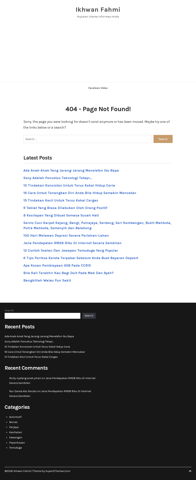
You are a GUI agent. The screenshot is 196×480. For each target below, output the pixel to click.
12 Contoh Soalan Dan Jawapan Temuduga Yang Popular (70, 250)
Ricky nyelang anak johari (25, 378)
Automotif (15, 417)
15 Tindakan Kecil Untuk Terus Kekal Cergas (60, 200)
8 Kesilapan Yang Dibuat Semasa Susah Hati (61, 215)
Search (9, 310)
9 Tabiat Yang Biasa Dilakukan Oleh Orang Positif (65, 208)
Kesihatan (15, 432)
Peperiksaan (17, 442)
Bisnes (13, 422)
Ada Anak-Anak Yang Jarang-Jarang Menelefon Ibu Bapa (71, 170)
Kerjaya (14, 427)
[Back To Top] (190, 471)
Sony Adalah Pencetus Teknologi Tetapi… (57, 178)
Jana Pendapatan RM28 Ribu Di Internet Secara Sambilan (72, 243)
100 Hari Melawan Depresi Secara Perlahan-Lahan (66, 235)
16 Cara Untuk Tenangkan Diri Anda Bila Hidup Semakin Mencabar (79, 193)
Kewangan (15, 437)
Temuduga (15, 447)
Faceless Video (98, 88)
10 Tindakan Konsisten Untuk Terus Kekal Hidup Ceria (69, 185)
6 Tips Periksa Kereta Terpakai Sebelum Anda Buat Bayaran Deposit (80, 258)
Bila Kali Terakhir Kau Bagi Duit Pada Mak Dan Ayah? (68, 273)
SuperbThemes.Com (57, 471)
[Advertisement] (98, 53)
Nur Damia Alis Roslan (23, 391)
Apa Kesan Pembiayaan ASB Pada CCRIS (57, 265)
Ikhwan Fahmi (98, 9)
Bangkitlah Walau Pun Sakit (47, 280)
